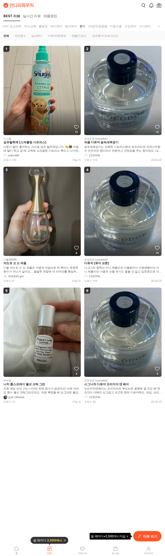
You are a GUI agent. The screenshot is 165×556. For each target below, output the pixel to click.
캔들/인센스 (79, 35)
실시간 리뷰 (32, 16)
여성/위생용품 (97, 26)
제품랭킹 (50, 16)
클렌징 (43, 26)
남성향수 (37, 35)
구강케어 (130, 26)
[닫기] (65, 540)
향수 (82, 26)
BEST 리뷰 (11, 16)
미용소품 (116, 26)
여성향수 (20, 35)
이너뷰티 (145, 26)
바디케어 (56, 26)
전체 (6, 35)
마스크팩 (30, 26)
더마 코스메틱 (12, 26)
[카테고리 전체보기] (159, 26)
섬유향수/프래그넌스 (105, 35)
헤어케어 (71, 26)
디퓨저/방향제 (57, 35)
